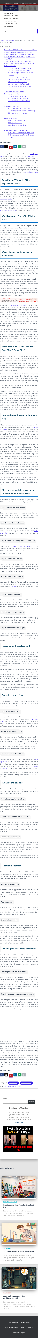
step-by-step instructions (8, 210)
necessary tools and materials (21, 546)
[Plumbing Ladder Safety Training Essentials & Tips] (19, 1197)
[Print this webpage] (24, 146)
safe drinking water (6, 199)
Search (5, 1098)
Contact (30, 1328)
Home (2, 40)
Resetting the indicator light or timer (22, 133)
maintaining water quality (18, 305)
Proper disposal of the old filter (20, 101)
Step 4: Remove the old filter (19, 77)
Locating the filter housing (19, 96)
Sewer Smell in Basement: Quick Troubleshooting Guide (14, 1297)
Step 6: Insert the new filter (19, 82)
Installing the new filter (12, 106)
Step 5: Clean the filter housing (20, 79)
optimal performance (31, 172)
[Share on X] (6, 146)
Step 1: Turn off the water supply (21, 68)
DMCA (34, 3)
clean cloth (13, 586)
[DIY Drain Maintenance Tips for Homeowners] (19, 1244)
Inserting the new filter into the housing (23, 111)
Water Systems (9, 26)
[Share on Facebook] (2, 146)
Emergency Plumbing (11, 16)
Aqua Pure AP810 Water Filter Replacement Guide (21, 50)
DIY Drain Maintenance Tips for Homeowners (18, 1252)
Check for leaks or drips (18, 125)
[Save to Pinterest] (11, 147)
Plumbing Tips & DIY (10, 23)
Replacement (12, 1086)
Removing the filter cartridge (19, 98)
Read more (19, 1122)
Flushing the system (12, 118)
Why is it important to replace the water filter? (19, 54)
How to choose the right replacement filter (18, 61)
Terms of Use (17, 3)
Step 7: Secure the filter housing (20, 84)
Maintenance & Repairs (11, 18)
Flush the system (16, 123)
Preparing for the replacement (14, 92)
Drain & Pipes (8, 13)
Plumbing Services (10, 21)
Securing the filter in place (19, 113)
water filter (31, 156)
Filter (5, 1086)
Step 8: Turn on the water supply (21, 86)
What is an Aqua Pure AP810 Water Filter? (18, 52)
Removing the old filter (12, 94)
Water (19, 1086)
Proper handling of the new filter (21, 108)
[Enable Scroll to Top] (34, 1333)
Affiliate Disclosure (27, 3)
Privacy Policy (9, 3)
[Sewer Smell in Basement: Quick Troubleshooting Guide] (19, 1288)
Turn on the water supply (19, 120)
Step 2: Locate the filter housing (20, 70)
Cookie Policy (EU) (19, 1333)
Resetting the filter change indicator (17, 130)
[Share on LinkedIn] (15, 146)
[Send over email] (19, 146)
